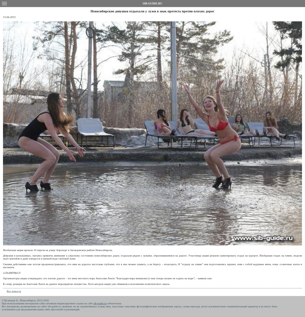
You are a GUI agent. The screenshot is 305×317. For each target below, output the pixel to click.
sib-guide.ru (100, 303)
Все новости (14, 291)
